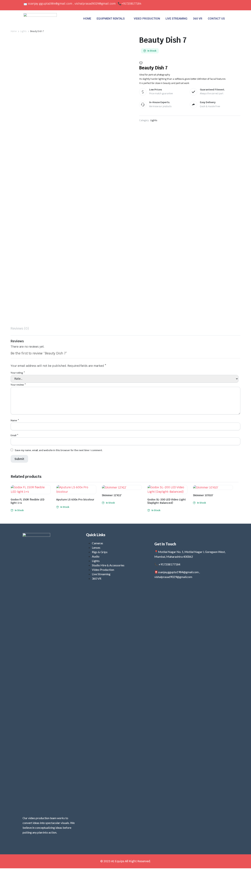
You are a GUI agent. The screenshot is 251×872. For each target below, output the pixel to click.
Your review (18, 384)
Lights (23, 31)
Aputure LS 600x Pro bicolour (75, 499)
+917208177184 (131, 4)
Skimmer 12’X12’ (112, 495)
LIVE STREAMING (176, 18)
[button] (141, 63)
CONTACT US (216, 18)
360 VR (197, 18)
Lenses (96, 547)
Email (14, 435)
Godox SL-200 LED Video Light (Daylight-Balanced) (166, 501)
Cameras (97, 543)
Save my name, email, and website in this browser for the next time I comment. (59, 450)
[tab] (20, 328)
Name (15, 420)
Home (14, 31)
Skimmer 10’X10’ (203, 495)
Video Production (103, 569)
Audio (95, 556)
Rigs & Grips (99, 552)
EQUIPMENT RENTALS (111, 18)
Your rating (18, 372)
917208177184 (170, 564)
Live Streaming (101, 574)
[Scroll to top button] (242, 863)
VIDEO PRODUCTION (147, 18)
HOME (87, 18)
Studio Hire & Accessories (108, 565)
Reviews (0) (20, 328)
